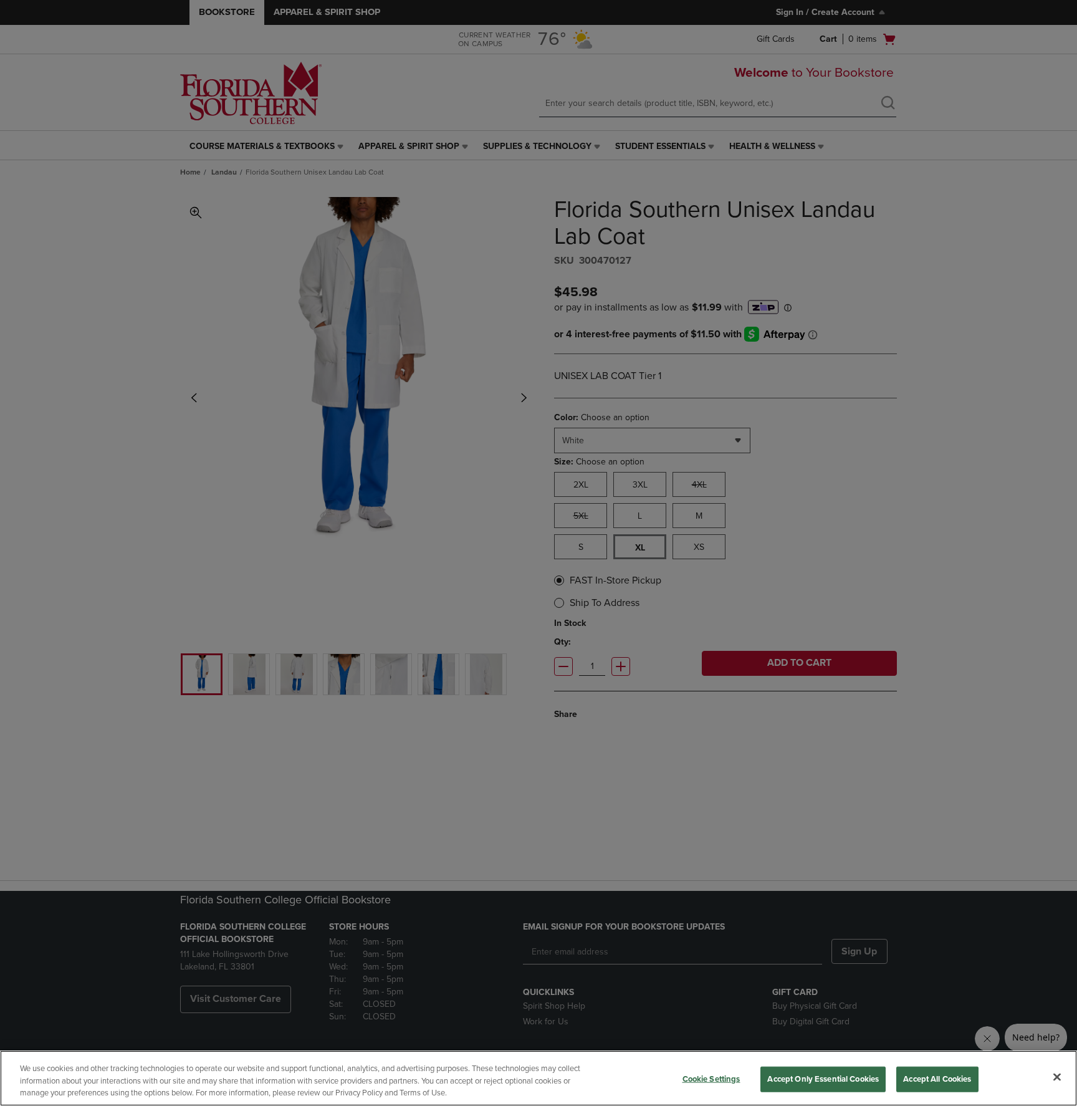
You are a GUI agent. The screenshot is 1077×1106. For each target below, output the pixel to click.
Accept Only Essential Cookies (823, 1079)
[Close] (1057, 1076)
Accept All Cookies (937, 1079)
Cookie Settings (711, 1079)
